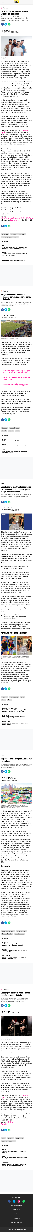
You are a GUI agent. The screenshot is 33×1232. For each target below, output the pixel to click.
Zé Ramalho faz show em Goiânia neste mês (13, 441)
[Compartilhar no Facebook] (2, 24)
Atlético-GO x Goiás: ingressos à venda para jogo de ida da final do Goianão (15, 951)
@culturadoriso (14, 220)
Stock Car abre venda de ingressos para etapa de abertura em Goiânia (14, 452)
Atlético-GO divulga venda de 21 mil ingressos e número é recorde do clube (14, 957)
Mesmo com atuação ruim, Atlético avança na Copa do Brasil (16, 378)
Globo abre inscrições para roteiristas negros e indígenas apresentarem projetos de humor (14, 247)
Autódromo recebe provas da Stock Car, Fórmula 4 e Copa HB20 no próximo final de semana (15, 944)
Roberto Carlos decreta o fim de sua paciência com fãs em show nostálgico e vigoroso (14, 1165)
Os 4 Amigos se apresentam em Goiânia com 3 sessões (14, 1151)
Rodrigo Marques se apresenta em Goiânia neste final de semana (15, 723)
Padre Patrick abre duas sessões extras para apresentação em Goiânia (13, 717)
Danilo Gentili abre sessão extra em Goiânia (13, 260)
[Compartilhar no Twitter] (5, 24)
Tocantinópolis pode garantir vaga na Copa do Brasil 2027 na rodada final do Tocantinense (17, 371)
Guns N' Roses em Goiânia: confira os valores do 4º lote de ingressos (14, 1158)
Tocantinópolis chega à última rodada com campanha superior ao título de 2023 (16, 385)
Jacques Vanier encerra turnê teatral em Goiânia (15, 446)
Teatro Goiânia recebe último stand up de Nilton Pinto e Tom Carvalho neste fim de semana (14, 710)
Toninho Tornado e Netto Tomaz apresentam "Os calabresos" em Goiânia (14, 254)
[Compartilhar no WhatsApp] (9, 24)
